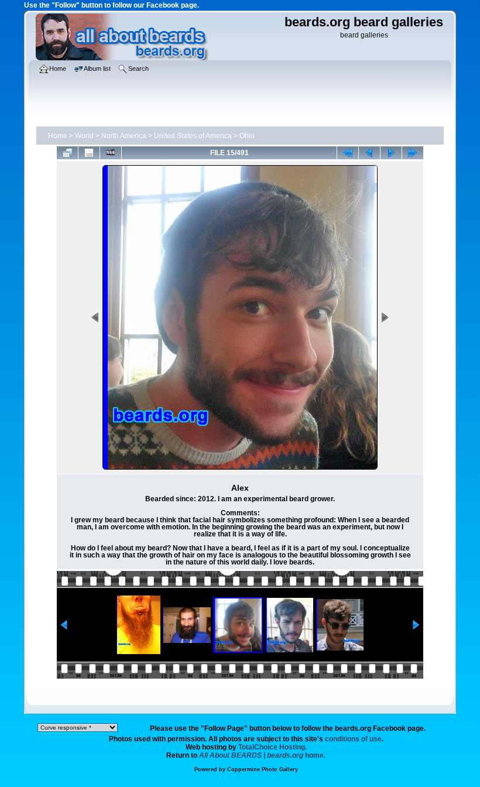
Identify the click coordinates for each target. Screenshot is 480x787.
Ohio (247, 136)
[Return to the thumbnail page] (67, 152)
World (84, 136)
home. (262, 755)
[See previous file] (369, 152)
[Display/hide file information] (89, 152)
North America (123, 136)
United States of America (193, 136)
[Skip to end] (412, 152)
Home (57, 136)
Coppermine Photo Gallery (262, 769)
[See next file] (391, 152)
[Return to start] (347, 152)
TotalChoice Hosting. (272, 747)
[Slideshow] (110, 152)
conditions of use (353, 739)
